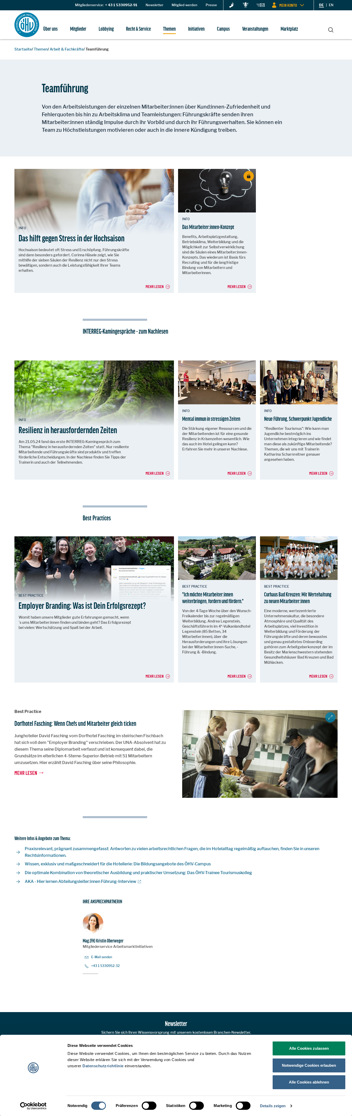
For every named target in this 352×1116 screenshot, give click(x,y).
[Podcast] (245, 5)
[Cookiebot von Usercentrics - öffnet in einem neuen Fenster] (33, 1106)
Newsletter (154, 5)
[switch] (149, 1106)
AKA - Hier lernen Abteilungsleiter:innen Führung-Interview (80, 881)
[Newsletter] (260, 6)
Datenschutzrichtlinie (103, 1066)
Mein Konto (288, 5)
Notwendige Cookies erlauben (309, 1065)
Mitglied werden (184, 5)
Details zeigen (273, 1106)
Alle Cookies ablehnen (309, 1082)
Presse (211, 5)
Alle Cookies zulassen (309, 1048)
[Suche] (330, 29)
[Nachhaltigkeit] (232, 5)
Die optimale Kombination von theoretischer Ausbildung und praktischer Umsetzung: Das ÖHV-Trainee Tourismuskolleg (138, 872)
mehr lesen (25, 772)
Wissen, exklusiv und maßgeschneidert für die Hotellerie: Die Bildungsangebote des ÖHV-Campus (118, 863)
